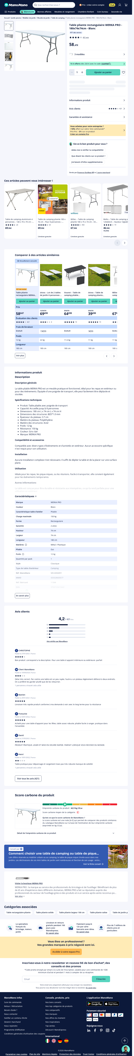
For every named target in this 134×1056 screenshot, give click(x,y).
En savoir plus (91, 988)
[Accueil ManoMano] (16, 5)
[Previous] (107, 356)
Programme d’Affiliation (14, 1030)
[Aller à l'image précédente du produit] (21, 46)
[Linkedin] (89, 1030)
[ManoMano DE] (60, 1041)
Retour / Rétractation (13, 1006)
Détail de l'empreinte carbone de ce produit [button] (36, 833)
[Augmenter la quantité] (82, 72)
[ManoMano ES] (66, 1041)
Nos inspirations (52, 1022)
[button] (25, 544)
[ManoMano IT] (47, 1041)
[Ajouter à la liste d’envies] (123, 72)
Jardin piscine (16, 18)
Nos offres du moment (55, 1018)
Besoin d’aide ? (10, 1010)
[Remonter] (125, 1041)
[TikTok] (114, 1030)
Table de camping (58, 18)
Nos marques (51, 1014)
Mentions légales (49, 1054)
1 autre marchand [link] (103, 172)
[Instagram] (107, 1030)
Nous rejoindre (10, 1026)
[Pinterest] (101, 1030)
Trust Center (88, 1054)
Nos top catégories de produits (58, 1006)
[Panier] (126, 5)
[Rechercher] (35, 5)
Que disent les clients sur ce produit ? (88, 156)
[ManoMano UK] (54, 1041)
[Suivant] (125, 243)
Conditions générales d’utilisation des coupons (24, 1033)
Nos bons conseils (53, 1002)
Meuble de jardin (43, 18)
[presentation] (113, 833)
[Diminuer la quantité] (71, 72)
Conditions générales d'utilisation (111, 1054)
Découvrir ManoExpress (55, 1030)
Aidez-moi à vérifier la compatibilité (87, 150)
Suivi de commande (12, 1002)
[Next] (114, 356)
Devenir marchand (12, 1022)
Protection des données (70, 1054)
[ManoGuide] (126, 1049)
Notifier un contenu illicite (15, 1018)
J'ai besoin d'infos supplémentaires (87, 162)
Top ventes (50, 1026)
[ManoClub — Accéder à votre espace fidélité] (112, 5)
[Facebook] (95, 1030)
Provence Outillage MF (85, 172)
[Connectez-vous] (120, 5)
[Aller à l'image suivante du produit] (60, 46)
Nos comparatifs (52, 1010)
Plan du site (34, 1054)
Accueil (7, 18)
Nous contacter (11, 1014)
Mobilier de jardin (29, 18)
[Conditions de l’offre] (124, 63)
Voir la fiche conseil (92, 864)
